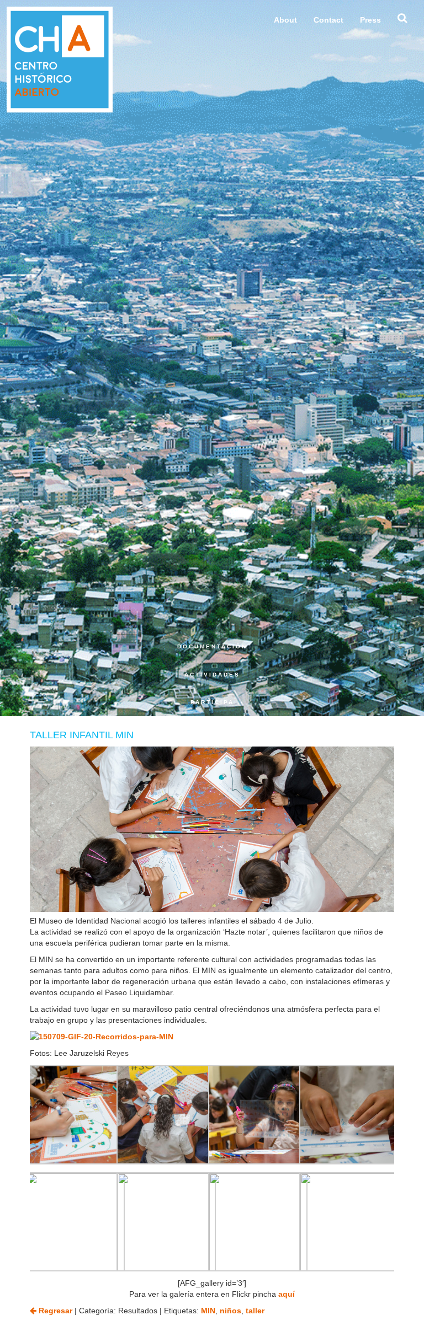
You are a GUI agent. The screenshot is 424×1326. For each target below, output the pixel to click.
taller (255, 1310)
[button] (402, 21)
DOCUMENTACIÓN (212, 646)
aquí (286, 1294)
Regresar (54, 1310)
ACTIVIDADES (212, 675)
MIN (208, 1310)
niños (230, 1310)
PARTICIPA (212, 702)
